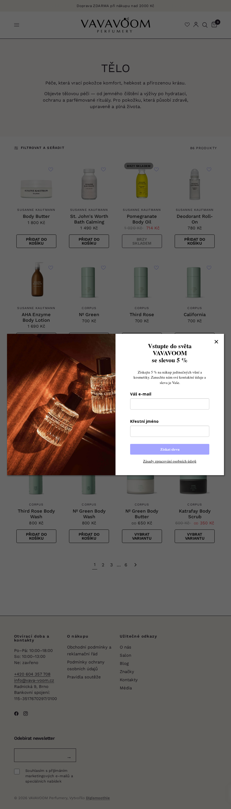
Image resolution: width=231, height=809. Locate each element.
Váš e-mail (140, 394)
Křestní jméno (144, 421)
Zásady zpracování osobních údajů (169, 461)
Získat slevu (169, 449)
